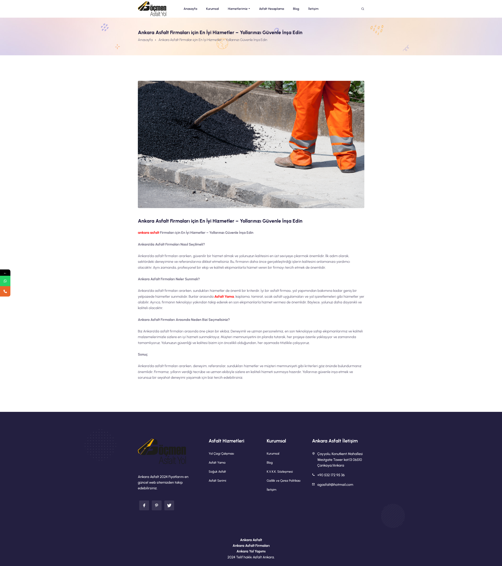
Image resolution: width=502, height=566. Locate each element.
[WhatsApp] (5, 281)
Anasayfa (145, 40)
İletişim (271, 489)
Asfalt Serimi (217, 480)
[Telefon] (5, 291)
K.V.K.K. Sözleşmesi (280, 471)
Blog (270, 462)
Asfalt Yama (224, 296)
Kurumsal (273, 453)
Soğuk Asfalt (217, 471)
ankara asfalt (148, 232)
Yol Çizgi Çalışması (221, 453)
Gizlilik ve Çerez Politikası (283, 480)
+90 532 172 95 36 (331, 475)
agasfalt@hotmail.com (335, 484)
